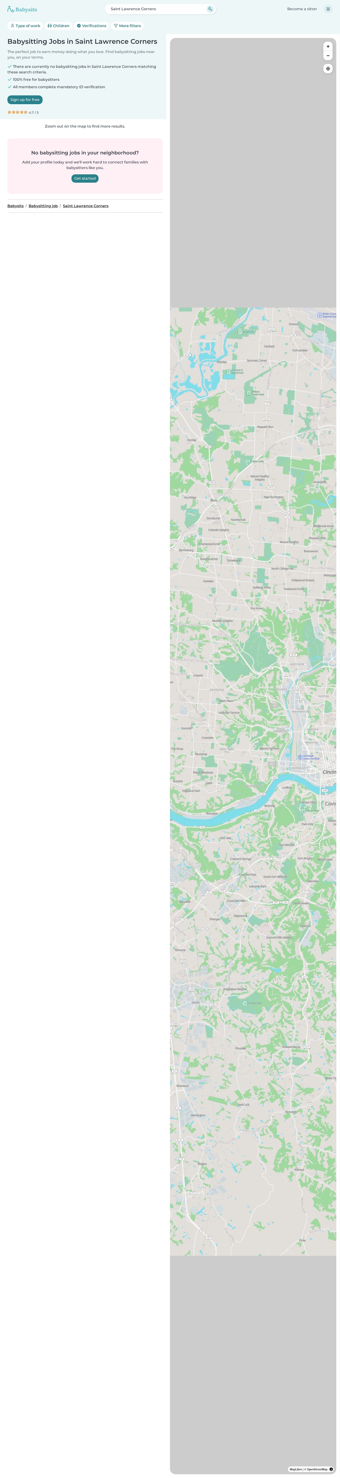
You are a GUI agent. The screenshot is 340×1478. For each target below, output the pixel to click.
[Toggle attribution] (331, 1469)
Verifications (93, 26)
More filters (129, 26)
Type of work (27, 26)
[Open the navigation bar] (328, 9)
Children (60, 26)
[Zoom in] (328, 46)
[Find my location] (328, 68)
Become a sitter (302, 9)
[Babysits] (22, 9)
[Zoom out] (328, 55)
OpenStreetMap (317, 1469)
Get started (85, 178)
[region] (253, 756)
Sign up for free (25, 99)
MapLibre (296, 1469)
